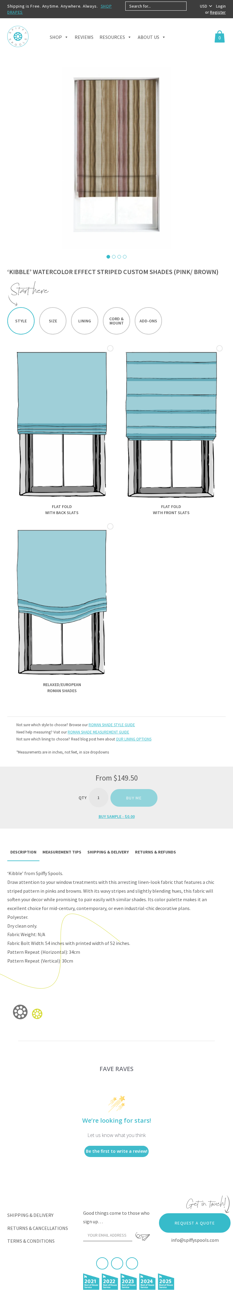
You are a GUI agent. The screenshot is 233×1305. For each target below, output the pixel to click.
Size (53, 321)
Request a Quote (195, 1223)
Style (21, 321)
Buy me (134, 798)
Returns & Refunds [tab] (155, 852)
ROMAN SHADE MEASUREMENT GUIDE (98, 732)
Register (218, 12)
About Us (148, 37)
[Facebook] (102, 1263)
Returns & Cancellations (37, 1228)
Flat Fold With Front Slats (171, 509)
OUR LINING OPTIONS (133, 739)
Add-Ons (148, 321)
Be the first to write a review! (116, 1151)
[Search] (191, 6)
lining (84, 321)
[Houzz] (132, 1263)
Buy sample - (117, 816)
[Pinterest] (117, 1263)
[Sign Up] (142, 1236)
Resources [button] (112, 37)
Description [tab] (23, 852)
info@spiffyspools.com (195, 1240)
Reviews (84, 37)
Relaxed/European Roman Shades (62, 687)
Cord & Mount (116, 321)
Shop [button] (56, 37)
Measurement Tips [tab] (61, 852)
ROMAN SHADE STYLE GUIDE (112, 724)
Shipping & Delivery (30, 1215)
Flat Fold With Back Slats (62, 509)
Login (221, 6)
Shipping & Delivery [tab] (108, 852)
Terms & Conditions (31, 1241)
